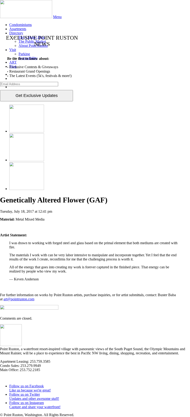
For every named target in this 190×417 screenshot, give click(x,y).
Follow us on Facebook (30, 388)
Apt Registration (12, 374)
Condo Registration (14, 378)
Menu (57, 17)
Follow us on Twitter (34, 396)
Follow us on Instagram (34, 405)
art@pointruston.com (18, 299)
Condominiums (20, 25)
